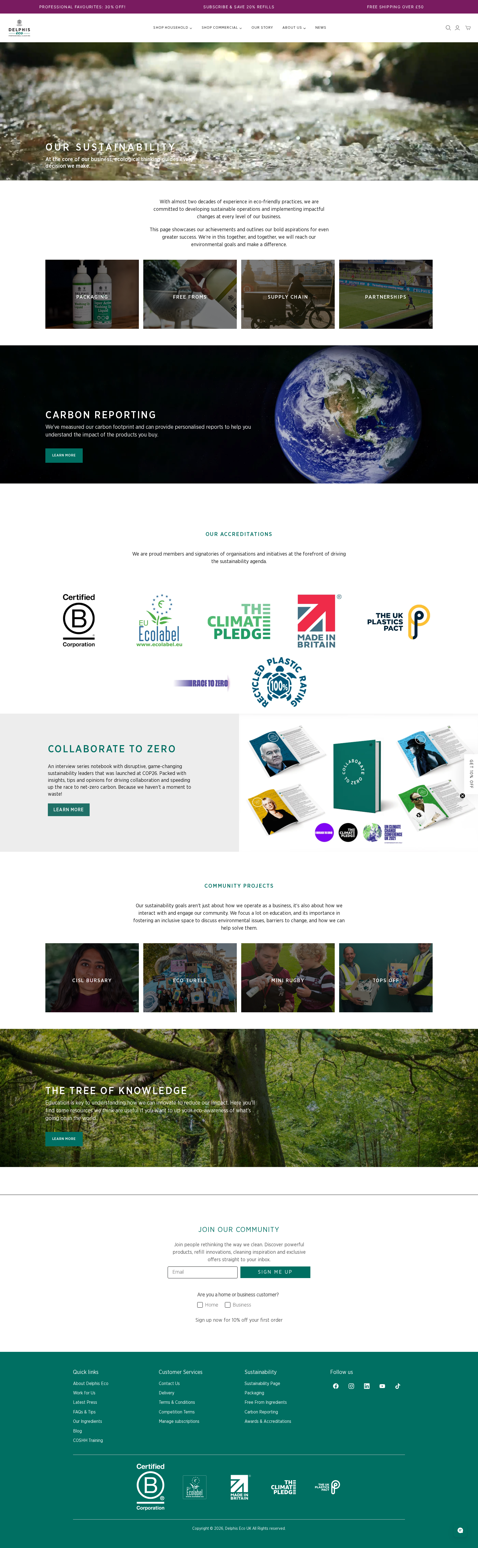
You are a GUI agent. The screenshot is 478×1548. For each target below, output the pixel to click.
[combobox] (182, 785)
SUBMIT (184, 839)
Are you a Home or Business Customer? (172, 772)
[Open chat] (460, 1530)
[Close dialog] (340, 703)
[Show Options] (228, 785)
